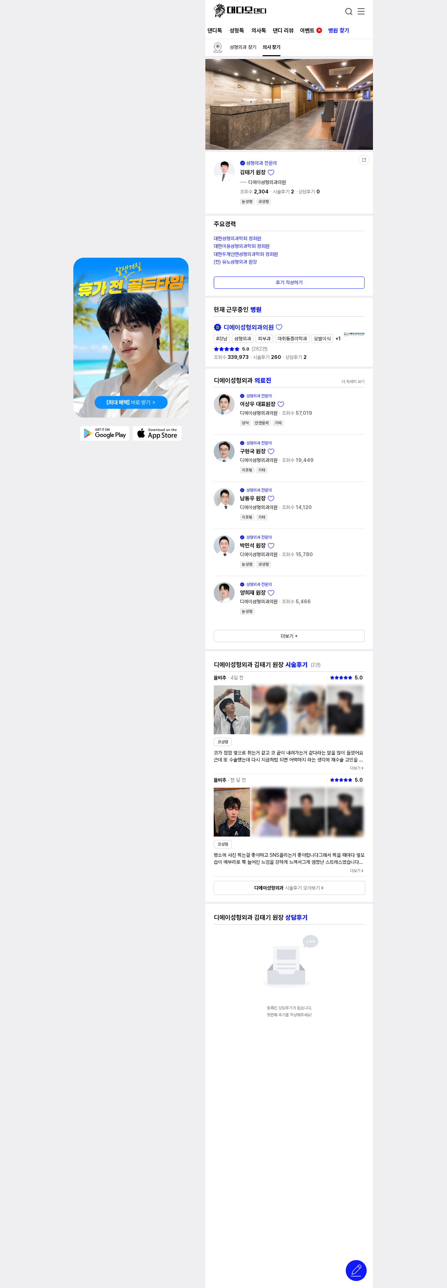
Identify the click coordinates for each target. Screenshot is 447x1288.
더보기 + (289, 636)
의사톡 (258, 30)
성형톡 (236, 30)
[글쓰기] (356, 1270)
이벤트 (310, 30)
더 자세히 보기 (353, 382)
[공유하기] (364, 160)
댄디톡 (214, 30)
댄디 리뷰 (283, 30)
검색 (348, 11)
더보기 (355, 768)
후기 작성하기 (289, 282)
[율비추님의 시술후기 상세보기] (232, 709)
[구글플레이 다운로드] (104, 433)
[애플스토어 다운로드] (157, 433)
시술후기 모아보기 (287, 888)
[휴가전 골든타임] (131, 338)
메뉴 (361, 11)
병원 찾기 (338, 30)
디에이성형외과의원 (267, 182)
